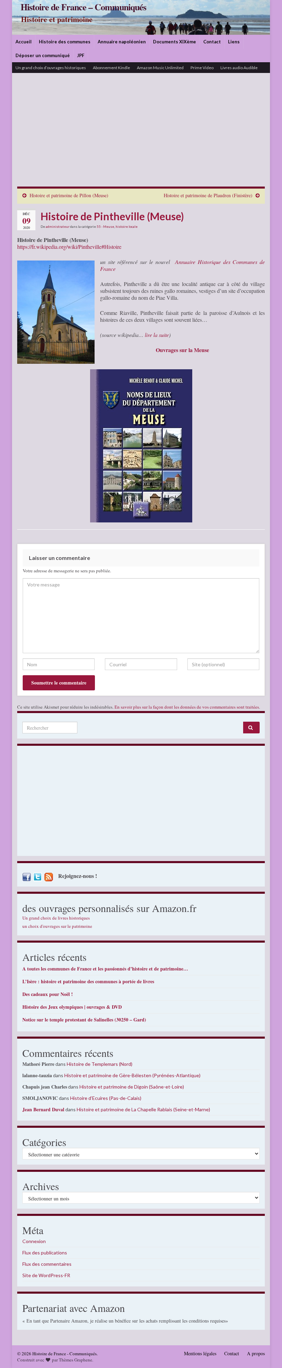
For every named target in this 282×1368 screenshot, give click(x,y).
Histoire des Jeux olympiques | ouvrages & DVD (72, 1006)
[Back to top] (266, 1352)
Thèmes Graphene (75, 1360)
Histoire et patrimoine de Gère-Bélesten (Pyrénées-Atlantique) (132, 1075)
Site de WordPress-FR (46, 1275)
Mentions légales (200, 1353)
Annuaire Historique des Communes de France (182, 265)
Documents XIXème (174, 41)
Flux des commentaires (47, 1264)
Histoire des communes (64, 41)
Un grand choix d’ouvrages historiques (50, 67)
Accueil (23, 41)
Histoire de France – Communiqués (83, 6)
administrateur (57, 226)
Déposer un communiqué (42, 55)
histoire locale (127, 226)
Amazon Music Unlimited (160, 67)
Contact (212, 41)
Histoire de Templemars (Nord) (99, 1064)
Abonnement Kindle (111, 67)
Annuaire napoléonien (122, 41)
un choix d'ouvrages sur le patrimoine (57, 926)
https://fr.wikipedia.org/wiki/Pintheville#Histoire (69, 246)
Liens (234, 41)
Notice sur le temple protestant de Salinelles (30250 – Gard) (84, 1019)
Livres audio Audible (239, 67)
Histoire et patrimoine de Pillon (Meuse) (69, 195)
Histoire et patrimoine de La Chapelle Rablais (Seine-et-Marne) (143, 1109)
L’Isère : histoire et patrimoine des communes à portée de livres (88, 981)
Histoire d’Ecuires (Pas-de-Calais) (105, 1098)
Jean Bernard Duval (43, 1109)
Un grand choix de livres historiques (56, 918)
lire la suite (157, 334)
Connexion (34, 1241)
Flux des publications (44, 1252)
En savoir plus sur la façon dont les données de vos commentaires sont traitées (187, 707)
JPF (80, 55)
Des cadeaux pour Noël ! (47, 994)
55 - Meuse (105, 226)
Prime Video (202, 67)
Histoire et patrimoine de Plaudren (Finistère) (208, 195)
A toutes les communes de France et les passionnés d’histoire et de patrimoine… (105, 968)
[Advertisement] (141, 135)
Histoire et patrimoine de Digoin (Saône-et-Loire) (131, 1087)
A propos (256, 1353)
